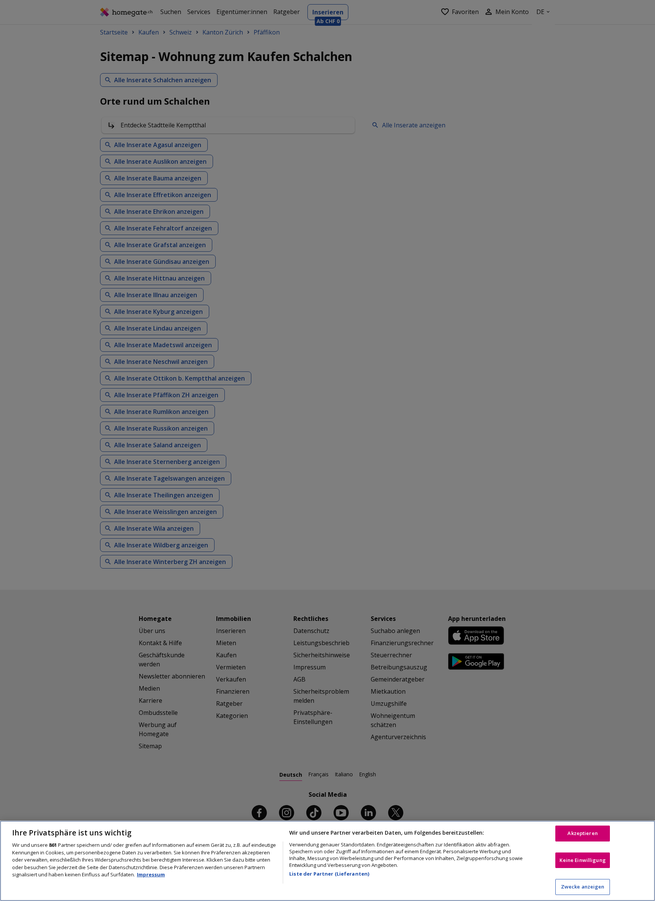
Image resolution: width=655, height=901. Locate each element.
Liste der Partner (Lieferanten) (329, 873)
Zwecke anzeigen (583, 886)
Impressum (151, 874)
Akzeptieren (582, 833)
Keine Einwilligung (582, 860)
